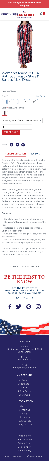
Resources (24, 417)
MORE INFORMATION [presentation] (15, 154)
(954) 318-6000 (25, 360)
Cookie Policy (24, 447)
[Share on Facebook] (11, 144)
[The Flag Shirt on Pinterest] (28, 308)
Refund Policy (24, 451)
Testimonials (24, 421)
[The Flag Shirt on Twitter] (19, 308)
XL (21, 101)
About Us (24, 406)
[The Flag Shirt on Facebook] (9, 308)
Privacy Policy (24, 443)
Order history (24, 384)
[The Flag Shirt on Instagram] (38, 308)
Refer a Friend (24, 391)
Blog (24, 414)
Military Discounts (24, 425)
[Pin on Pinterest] (23, 144)
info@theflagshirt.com (24, 368)
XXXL (34, 101)
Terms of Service (24, 439)
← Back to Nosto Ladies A (24, 266)
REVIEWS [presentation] (35, 154)
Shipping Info (24, 436)
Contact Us (24, 410)
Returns (25, 388)
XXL (27, 101)
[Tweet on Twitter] (17, 144)
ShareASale (24, 395)
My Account (24, 380)
